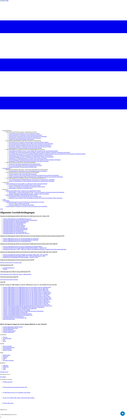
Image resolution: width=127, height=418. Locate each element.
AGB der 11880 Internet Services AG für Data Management (17, 241)
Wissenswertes (23, 190)
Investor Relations (26, 206)
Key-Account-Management (25, 165)
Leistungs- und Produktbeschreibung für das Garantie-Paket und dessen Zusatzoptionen (23, 311)
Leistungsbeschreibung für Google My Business (14, 225)
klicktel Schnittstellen (23, 173)
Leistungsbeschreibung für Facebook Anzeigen (14, 226)
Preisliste (5, 269)
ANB (4, 369)
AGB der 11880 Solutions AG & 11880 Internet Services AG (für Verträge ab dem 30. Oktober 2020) (26, 294)
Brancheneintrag (25, 135)
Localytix (25, 185)
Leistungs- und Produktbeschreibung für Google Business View (18, 315)
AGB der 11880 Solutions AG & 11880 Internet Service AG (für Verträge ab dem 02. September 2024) (27, 287)
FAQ (4, 359)
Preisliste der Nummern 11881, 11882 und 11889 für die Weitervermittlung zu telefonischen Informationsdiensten (34, 249)
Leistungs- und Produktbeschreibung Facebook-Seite (15, 312)
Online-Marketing (33, 151)
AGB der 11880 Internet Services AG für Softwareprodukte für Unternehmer (21, 238)
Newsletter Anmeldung (8, 360)
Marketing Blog (6, 355)
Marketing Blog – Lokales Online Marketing (36, 192)
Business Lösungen (7, 350)
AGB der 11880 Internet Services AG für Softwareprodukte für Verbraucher (20, 240)
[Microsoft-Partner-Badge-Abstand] (15, 387)
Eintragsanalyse (20, 188)
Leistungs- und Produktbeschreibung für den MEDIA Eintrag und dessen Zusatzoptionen (23, 307)
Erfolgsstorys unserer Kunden (36, 198)
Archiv (2, 282)
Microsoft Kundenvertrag (9, 319)
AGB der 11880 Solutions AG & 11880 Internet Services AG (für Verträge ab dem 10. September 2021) (27, 292)
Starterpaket (24, 164)
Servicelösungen (7, 168)
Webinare (29, 193)
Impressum (5, 365)
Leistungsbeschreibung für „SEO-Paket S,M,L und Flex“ (16, 233)
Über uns (5, 337)
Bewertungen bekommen (30, 145)
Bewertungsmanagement (31, 143)
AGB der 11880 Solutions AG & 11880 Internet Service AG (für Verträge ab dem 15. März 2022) (25, 288)
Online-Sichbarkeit (7, 346)
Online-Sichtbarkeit (24, 133)
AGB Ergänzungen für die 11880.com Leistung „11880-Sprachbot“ (15, 271)
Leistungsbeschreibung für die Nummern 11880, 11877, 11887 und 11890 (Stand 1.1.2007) (24, 256)
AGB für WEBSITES (8, 329)
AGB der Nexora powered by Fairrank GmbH (11, 262)
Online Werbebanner (35, 159)
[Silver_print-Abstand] (8, 403)
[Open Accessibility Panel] (0, 417)
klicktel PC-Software (34, 175)
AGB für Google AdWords (9, 330)
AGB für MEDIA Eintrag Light (10, 328)
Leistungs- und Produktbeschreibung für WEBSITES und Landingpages (20, 308)
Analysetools (26, 183)
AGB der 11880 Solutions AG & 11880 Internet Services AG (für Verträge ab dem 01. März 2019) (26, 300)
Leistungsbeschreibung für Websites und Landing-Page (16, 221)
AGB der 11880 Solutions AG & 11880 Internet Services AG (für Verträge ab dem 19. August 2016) (26, 304)
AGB (4, 368)
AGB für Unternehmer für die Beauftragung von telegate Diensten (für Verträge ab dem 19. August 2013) (27, 305)
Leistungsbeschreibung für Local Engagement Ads (14, 232)
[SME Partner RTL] (8, 382)
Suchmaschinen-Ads (31, 155)
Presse (4, 341)
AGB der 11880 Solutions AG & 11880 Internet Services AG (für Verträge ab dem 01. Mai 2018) (25, 303)
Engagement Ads (29, 161)
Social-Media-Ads (39, 152)
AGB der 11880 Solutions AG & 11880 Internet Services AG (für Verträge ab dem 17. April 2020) (26, 295)
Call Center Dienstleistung (32, 179)
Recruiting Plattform (28, 171)
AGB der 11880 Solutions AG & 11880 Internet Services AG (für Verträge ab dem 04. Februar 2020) (26, 296)
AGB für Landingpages (8, 332)
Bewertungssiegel (25, 148)
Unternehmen (6, 200)
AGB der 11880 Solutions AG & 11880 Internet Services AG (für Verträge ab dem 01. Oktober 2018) (26, 301)
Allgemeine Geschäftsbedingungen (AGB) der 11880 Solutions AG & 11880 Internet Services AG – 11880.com (24, 216)
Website (21, 139)
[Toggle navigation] (63, 128)
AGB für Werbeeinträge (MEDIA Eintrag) (13, 326)
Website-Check (27, 186)
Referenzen (21, 195)
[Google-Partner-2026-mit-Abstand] (16, 392)
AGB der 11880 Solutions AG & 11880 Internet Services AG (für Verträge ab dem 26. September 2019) (27, 299)
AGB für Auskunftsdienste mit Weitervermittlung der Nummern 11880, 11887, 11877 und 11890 (25, 254)
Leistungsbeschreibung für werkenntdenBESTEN (14, 222)
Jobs (4, 339)
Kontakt (5, 357)
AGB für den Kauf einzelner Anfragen (9, 277)
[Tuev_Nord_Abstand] (18, 397)
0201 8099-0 (3, 377)
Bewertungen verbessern (30, 146)
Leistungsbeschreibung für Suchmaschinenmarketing (15, 229)
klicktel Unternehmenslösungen (36, 176)
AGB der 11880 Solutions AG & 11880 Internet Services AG (17, 218)
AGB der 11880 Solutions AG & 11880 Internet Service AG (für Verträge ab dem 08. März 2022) (25, 290)
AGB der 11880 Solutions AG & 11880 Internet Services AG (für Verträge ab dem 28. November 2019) (27, 297)
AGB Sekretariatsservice (6, 265)
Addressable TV (28, 158)
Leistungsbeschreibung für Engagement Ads (13, 230)
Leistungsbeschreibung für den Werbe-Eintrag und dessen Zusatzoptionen (20, 220)
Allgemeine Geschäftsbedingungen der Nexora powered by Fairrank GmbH (16, 260)
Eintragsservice (28, 136)
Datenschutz (6, 366)
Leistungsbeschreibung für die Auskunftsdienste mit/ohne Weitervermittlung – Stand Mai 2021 (25, 247)
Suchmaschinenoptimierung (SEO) (31, 156)
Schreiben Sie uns (4, 372)
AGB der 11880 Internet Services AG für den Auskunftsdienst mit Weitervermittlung (22, 246)
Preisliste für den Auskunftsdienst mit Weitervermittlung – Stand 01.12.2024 (20, 257)
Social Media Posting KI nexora (47, 153)
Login (4, 199)
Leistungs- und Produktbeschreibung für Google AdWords (16, 309)
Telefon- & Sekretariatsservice (31, 181)
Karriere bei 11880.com (21, 205)
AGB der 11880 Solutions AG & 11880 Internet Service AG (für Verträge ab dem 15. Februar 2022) (26, 291)
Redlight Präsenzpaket (23, 167)
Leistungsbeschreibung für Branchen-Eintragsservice (15, 228)
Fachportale (25, 138)
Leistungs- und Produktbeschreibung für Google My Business (17, 313)
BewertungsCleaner (29, 142)
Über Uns (19, 203)
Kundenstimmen (25, 196)
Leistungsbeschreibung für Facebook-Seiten (13, 224)
